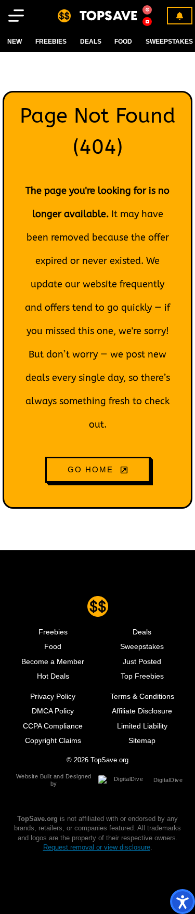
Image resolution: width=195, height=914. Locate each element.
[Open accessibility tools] (182, 901)
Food (52, 646)
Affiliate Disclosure (142, 711)
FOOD (123, 41)
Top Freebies (142, 676)
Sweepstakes (169, 41)
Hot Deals (53, 676)
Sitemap (141, 740)
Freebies (51, 41)
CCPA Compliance (53, 726)
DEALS (90, 41)
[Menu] (16, 16)
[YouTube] (147, 22)
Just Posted (142, 661)
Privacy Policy (52, 696)
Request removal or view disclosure (96, 847)
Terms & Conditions (142, 696)
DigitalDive (168, 780)
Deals (142, 632)
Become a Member (52, 661)
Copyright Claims (53, 740)
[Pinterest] (147, 10)
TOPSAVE (109, 15)
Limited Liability (142, 726)
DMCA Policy (53, 711)
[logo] (64, 15)
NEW (14, 41)
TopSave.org (109, 760)
